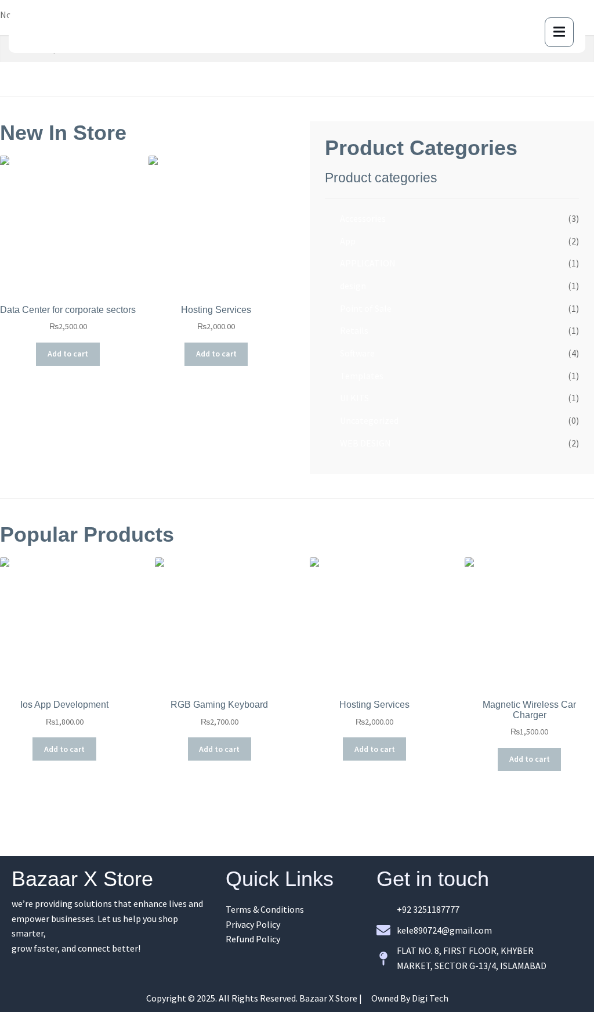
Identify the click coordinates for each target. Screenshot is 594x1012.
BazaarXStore (72, 32)
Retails (354, 330)
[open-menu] (559, 32)
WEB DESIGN (365, 443)
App (348, 241)
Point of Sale (366, 308)
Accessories (363, 218)
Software (357, 353)
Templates (361, 375)
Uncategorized (369, 420)
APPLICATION (368, 263)
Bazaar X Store (82, 879)
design (353, 285)
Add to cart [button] (68, 353)
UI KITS (354, 398)
